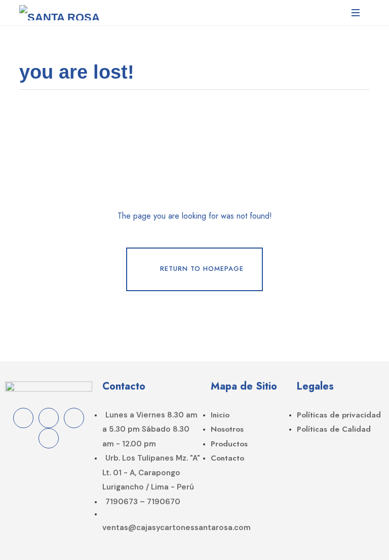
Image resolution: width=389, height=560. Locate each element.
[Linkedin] (74, 418)
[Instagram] (48, 418)
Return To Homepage (202, 268)
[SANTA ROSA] (59, 12)
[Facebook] (23, 418)
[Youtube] (48, 438)
